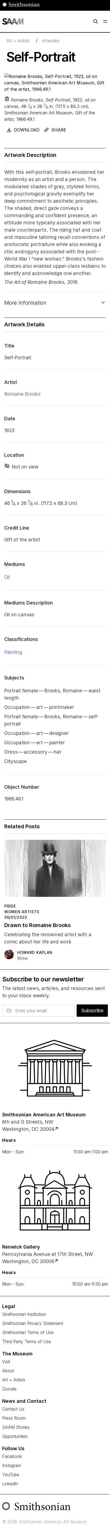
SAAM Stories (16, 1427)
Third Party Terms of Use (26, 1341)
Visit (6, 1361)
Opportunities (15, 1436)
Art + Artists (18, 40)
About (8, 1370)
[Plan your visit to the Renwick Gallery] (55, 1200)
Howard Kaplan (35, 952)
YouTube (10, 1474)
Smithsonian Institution (24, 1314)
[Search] (95, 21)
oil (7, 577)
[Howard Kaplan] (9, 954)
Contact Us (13, 1409)
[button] (7, 98)
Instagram (11, 1465)
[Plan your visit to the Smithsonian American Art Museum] (55, 1068)
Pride (10, 906)
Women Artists (21, 911)
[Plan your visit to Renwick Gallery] (56, 1261)
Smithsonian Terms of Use (28, 1332)
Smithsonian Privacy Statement (32, 1323)
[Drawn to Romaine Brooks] (55, 870)
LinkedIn (10, 1483)
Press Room (14, 1418)
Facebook (12, 1456)
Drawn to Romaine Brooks (37, 925)
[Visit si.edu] (55, 1507)
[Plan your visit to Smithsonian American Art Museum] (57, 1129)
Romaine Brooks (22, 394)
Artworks (50, 40)
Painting (13, 652)
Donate (9, 1389)
